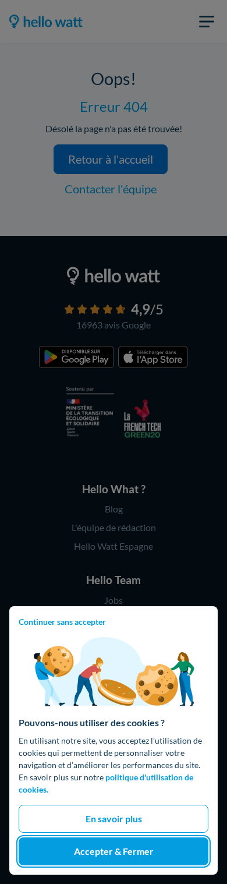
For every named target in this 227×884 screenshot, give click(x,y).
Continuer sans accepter (62, 622)
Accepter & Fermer (114, 851)
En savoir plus (114, 818)
